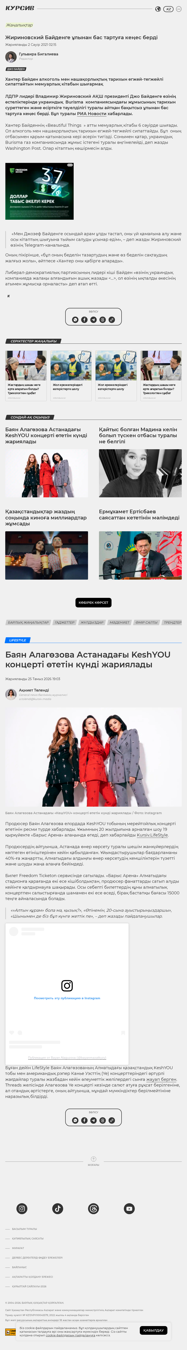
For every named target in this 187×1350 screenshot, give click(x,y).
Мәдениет (119, 622)
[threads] (93, 1208)
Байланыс (19, 1267)
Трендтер (173, 622)
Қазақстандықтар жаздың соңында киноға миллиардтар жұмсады (46, 518)
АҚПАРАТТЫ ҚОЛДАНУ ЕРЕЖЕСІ (32, 1277)
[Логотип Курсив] (19, 8)
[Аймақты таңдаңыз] (158, 9)
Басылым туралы (24, 1229)
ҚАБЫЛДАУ (153, 1330)
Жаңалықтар (19, 25)
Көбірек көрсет (93, 603)
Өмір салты (146, 622)
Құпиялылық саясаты (28, 1238)
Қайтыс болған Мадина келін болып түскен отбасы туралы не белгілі (138, 435)
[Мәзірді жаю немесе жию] (179, 9)
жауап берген (161, 1079)
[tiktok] (57, 1208)
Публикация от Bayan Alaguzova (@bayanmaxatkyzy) (67, 1057)
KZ (168, 9)
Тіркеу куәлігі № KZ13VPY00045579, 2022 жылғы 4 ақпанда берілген (47, 1315)
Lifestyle (17, 640)
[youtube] (129, 1208)
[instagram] (21, 1208)
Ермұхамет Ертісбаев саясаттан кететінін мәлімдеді (139, 515)
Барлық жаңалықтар (28, 622)
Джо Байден (16, 69)
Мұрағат (18, 1248)
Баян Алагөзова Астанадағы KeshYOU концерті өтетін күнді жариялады (46, 435)
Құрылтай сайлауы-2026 (29, 1286)
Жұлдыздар (92, 622)
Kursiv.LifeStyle (152, 835)
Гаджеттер (65, 622)
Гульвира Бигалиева (38, 54)
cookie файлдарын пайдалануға (70, 1335)
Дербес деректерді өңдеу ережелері (37, 1258)
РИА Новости (91, 113)
